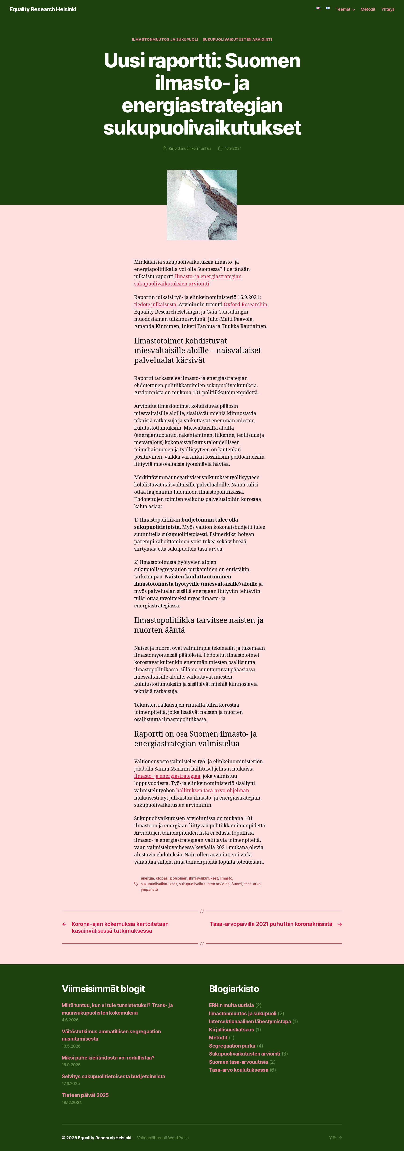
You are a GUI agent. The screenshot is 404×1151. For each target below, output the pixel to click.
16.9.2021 (233, 148)
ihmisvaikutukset (203, 878)
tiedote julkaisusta (155, 305)
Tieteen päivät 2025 (85, 1095)
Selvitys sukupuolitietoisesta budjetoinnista (113, 1076)
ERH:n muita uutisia (231, 1005)
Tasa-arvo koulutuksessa (238, 1070)
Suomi (236, 883)
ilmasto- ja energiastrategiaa (167, 776)
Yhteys (388, 9)
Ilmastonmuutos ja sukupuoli (165, 39)
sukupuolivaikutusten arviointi (204, 883)
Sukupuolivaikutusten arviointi (237, 39)
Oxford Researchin (245, 305)
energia (147, 878)
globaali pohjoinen (171, 878)
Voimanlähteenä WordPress (163, 1137)
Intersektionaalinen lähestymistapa (250, 1021)
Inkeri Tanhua (199, 148)
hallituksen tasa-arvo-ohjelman (212, 791)
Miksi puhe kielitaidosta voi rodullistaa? (108, 1058)
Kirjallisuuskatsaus (231, 1030)
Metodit (368, 9)
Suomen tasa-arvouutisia (238, 1062)
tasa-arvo (252, 883)
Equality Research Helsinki (42, 9)
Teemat (342, 9)
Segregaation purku (232, 1046)
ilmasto (226, 878)
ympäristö (149, 889)
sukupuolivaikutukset (159, 883)
